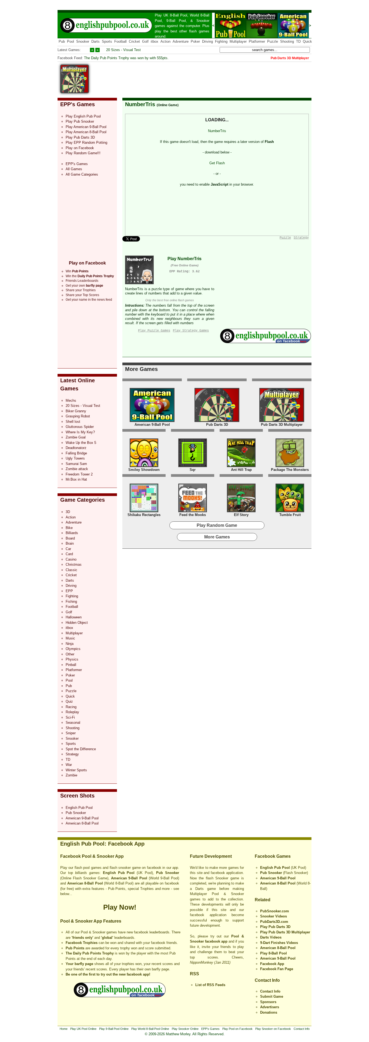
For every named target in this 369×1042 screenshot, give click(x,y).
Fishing (71, 601)
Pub (62, 41)
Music (70, 638)
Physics (72, 659)
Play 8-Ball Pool (273, 953)
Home (64, 1028)
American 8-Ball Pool (82, 823)
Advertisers (269, 1007)
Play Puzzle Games (154, 331)
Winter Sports (76, 770)
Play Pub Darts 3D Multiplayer (285, 932)
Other (70, 654)
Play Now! (119, 907)
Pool (70, 41)
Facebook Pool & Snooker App (92, 856)
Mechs (71, 400)
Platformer (257, 41)
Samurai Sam (76, 464)
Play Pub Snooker (80, 121)
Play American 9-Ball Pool (86, 127)
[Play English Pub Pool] (230, 37)
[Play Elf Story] (241, 511)
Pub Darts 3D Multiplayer (282, 425)
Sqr (193, 470)
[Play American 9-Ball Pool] (293, 37)
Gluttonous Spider (80, 427)
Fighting (221, 41)
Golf (145, 41)
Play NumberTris (184, 258)
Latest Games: (69, 50)
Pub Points (75, 948)
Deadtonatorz (76, 448)
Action (165, 41)
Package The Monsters (290, 470)
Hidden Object (77, 623)
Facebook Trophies (82, 943)
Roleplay (72, 712)
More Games (141, 369)
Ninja (69, 644)
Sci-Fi (70, 717)
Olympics (73, 649)
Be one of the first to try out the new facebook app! (108, 974)
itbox (154, 41)
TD (298, 41)
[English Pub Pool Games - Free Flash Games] (120, 996)
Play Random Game (217, 525)
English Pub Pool (79, 808)
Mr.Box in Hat (76, 479)
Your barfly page (79, 964)
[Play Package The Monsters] (290, 466)
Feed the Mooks (192, 515)
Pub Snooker (76, 813)
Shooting (287, 41)
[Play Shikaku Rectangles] (144, 511)
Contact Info (267, 980)
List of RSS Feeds (210, 985)
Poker (195, 41)
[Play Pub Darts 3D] (216, 421)
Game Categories (82, 500)
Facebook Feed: (70, 58)
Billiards (72, 533)
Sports (107, 41)
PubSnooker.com (274, 911)
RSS (194, 973)
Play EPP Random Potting (86, 142)
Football (120, 41)
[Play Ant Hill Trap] (241, 466)
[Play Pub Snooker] (261, 37)
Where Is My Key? (80, 432)
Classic (71, 570)
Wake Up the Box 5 (81, 443)
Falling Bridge (76, 453)
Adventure (181, 41)
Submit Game (271, 996)
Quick (307, 41)
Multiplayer (238, 41)
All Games (74, 169)
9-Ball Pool (176, 21)
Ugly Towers (75, 458)
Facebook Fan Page (276, 969)
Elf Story (241, 515)
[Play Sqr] (192, 466)
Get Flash (217, 163)
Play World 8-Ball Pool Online (150, 1028)
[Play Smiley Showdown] (144, 466)
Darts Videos (270, 937)
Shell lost (73, 422)
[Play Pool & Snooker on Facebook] (265, 342)
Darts (95, 41)
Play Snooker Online (185, 1028)
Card (69, 554)
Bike (69, 528)
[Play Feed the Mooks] (192, 511)
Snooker (202, 21)
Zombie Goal (76, 437)
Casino (71, 559)
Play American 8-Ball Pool (86, 132)
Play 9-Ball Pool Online (114, 1028)
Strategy (72, 754)
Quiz (69, 701)
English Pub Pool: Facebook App (102, 844)
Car (68, 549)
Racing (71, 707)
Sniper (71, 733)
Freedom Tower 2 (79, 474)
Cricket (134, 41)
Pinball (71, 665)
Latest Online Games (77, 384)
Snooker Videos (273, 916)
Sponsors (268, 1002)
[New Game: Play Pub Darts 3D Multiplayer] (75, 92)
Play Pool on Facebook (237, 1028)
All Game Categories (82, 174)
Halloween (74, 617)
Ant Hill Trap (241, 470)
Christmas (74, 564)
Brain (70, 543)
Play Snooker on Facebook (273, 1028)
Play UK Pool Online (83, 1028)
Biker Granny (76, 411)
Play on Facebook (80, 148)
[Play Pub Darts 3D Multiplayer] (281, 421)
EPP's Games (77, 104)
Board (70, 538)
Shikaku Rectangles (144, 515)
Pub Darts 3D (217, 425)
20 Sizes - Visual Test (123, 50)
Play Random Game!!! (83, 153)
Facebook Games (273, 856)
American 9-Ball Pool (82, 818)
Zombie (71, 775)
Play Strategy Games (191, 331)
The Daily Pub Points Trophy (90, 953)
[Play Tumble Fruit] (290, 511)
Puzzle (272, 41)
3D (68, 512)
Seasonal (73, 723)
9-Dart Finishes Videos (279, 943)
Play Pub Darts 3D (80, 137)
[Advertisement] (213, 77)
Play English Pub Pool (83, 116)
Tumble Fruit (290, 515)
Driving (207, 41)
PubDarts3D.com (274, 922)
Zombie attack (77, 469)
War (69, 765)
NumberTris (140, 104)
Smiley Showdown (144, 470)
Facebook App (272, 964)
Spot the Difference (81, 749)
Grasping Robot (78, 416)
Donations (268, 1012)
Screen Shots (77, 796)
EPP (69, 591)
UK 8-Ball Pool (175, 15)
